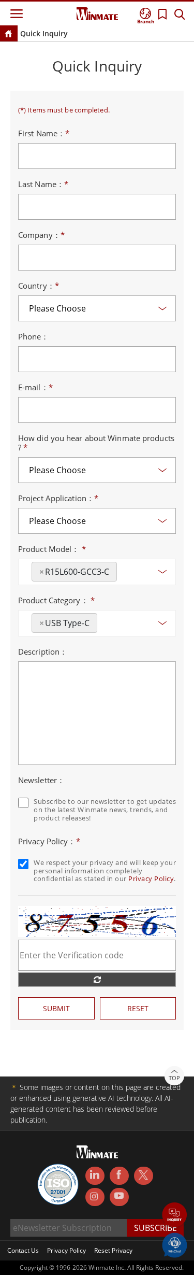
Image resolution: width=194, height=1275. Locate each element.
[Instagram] (94, 1197)
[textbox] (123, 568)
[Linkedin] (94, 1176)
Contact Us (23, 1250)
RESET (137, 1008)
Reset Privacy (113, 1250)
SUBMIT (56, 1008)
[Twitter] (143, 1175)
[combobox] (97, 572)
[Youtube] (119, 1197)
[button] (174, 1215)
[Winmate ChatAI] (174, 1244)
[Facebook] (119, 1176)
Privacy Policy (151, 878)
